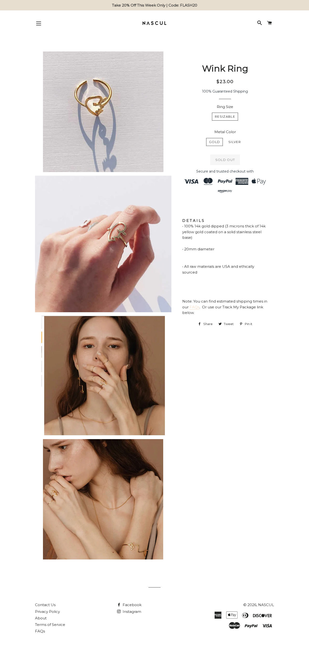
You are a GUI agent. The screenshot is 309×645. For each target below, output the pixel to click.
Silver (234, 142)
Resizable (225, 116)
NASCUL (266, 604)
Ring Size (225, 106)
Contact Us (45, 604)
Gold (214, 142)
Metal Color (225, 132)
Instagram (131, 611)
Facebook (131, 604)
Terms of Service (50, 624)
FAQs (194, 307)
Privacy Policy (47, 611)
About (41, 618)
